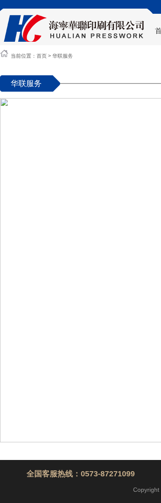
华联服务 (62, 56)
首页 (41, 56)
